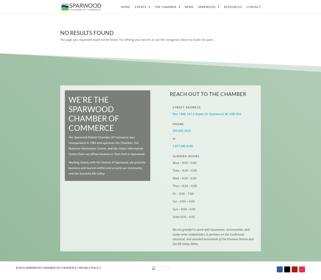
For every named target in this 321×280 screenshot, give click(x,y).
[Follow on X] (287, 269)
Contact (254, 7)
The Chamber (165, 7)
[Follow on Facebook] (280, 269)
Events (140, 7)
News (189, 7)
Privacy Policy (90, 267)
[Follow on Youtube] (295, 269)
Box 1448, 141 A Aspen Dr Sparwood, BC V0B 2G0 (207, 114)
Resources (233, 7)
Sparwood (207, 7)
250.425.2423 (182, 131)
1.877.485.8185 (183, 146)
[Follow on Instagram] (302, 269)
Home (125, 7)
